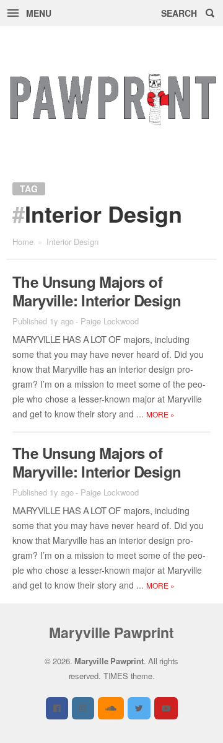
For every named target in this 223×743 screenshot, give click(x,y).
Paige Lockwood (110, 321)
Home (22, 241)
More (160, 414)
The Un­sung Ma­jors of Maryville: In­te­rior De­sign (96, 291)
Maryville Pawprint (111, 632)
